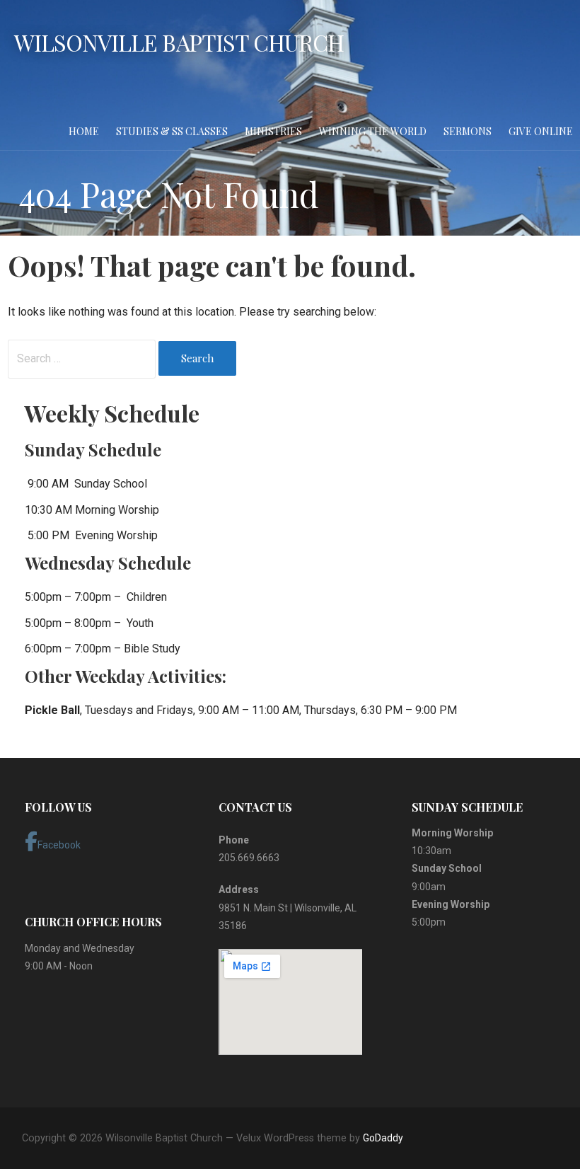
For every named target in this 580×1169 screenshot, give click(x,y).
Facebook (59, 845)
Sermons (467, 131)
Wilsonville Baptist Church (179, 42)
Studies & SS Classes (172, 131)
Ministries (273, 131)
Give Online (541, 131)
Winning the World (373, 131)
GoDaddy (383, 1138)
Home (84, 131)
